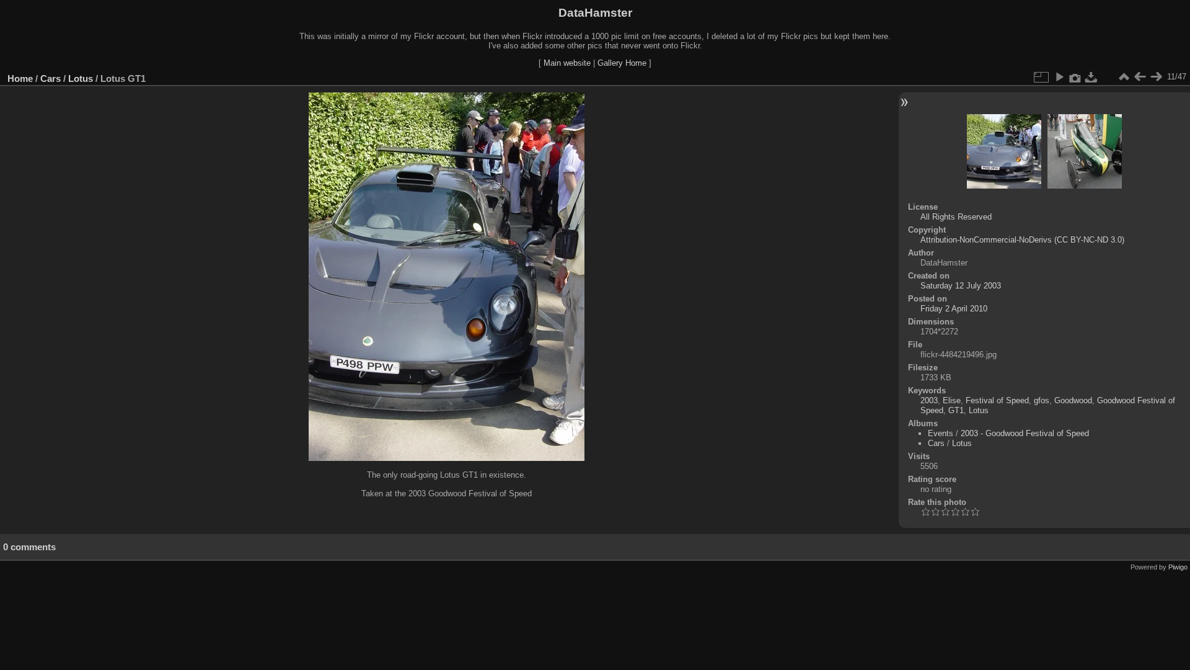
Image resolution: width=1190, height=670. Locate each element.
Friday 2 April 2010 (953, 308)
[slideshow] (1059, 77)
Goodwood (1073, 400)
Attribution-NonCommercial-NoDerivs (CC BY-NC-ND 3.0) (1022, 239)
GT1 (956, 410)
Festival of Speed (997, 400)
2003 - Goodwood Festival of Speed (1025, 433)
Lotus (80, 78)
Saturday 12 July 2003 (960, 285)
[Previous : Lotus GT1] (1140, 77)
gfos (1041, 400)
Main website (567, 63)
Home (20, 78)
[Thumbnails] (1124, 77)
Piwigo (1178, 567)
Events (940, 433)
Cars (50, 78)
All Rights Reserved (956, 216)
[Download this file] (1091, 77)
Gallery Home (621, 63)
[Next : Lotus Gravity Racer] (1156, 77)
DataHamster (595, 12)
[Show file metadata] (1075, 77)
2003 (929, 400)
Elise (952, 400)
